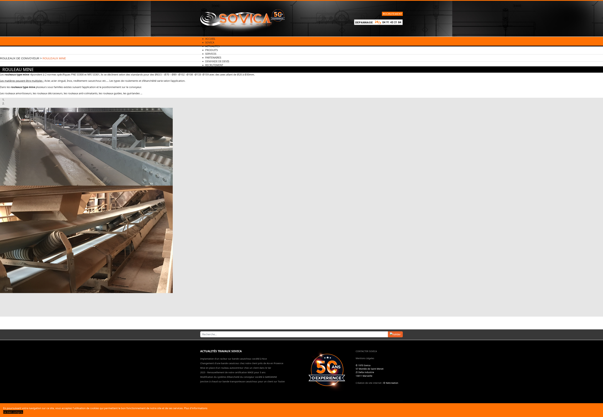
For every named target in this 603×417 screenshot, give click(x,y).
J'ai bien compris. (13, 412)
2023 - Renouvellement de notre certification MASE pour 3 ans (233, 372)
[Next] (3, 304)
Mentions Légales (365, 358)
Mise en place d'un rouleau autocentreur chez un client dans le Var (235, 368)
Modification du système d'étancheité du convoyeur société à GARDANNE (238, 377)
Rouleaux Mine (54, 58)
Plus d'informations (195, 408)
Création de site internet (368, 382)
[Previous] (1, 304)
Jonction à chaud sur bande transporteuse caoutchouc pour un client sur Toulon (242, 381)
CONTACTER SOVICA (366, 351)
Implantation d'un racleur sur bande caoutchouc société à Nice (233, 359)
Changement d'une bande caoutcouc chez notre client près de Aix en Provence (241, 363)
